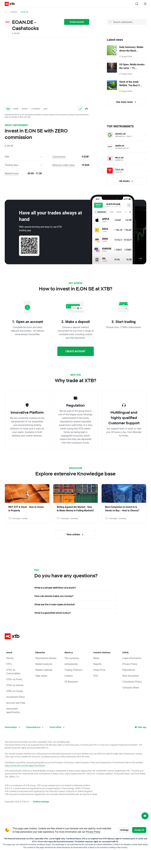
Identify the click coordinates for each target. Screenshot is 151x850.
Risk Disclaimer (130, 675)
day (8, 108)
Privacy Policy (129, 663)
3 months (35, 108)
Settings (124, 830)
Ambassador (71, 663)
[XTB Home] (8, 4)
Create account (77, 21)
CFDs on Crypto (14, 690)
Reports (97, 663)
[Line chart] (80, 109)
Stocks (13, 12)
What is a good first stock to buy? (52, 612)
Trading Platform (73, 669)
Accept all (139, 830)
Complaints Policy (132, 681)
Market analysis (43, 663)
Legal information (131, 658)
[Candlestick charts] (86, 109)
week (15, 108)
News (96, 658)
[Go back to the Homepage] (5, 12)
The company (71, 658)
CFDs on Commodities (13, 671)
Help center (41, 675)
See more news (124, 101)
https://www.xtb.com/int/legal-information (25, 765)
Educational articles (45, 658)
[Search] (136, 3)
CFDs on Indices (14, 685)
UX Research (71, 681)
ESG (95, 675)
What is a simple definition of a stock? (55, 587)
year (45, 108)
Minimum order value (63, 164)
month (25, 108)
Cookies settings (41, 801)
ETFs (9, 663)
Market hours (11, 173)
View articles (74, 534)
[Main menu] (145, 3)
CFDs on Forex (14, 679)
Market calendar (43, 669)
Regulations (128, 669)
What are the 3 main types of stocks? (54, 604)
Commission (58, 156)
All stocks (124, 180)
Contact (68, 675)
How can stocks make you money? (53, 596)
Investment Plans (15, 696)
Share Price (99, 669)
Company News (130, 687)
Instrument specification (13, 710)
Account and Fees (15, 702)
